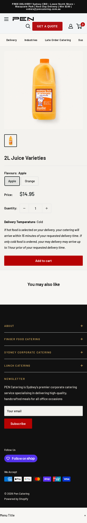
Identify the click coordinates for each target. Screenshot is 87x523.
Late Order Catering (58, 40)
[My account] (71, 26)
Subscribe (18, 423)
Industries (30, 40)
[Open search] (28, 26)
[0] (79, 26)
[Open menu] (6, 19)
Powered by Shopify (16, 499)
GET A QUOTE (47, 26)
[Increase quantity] (46, 208)
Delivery (11, 40)
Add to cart (43, 261)
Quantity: (10, 208)
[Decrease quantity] (24, 208)
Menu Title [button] (7, 515)
